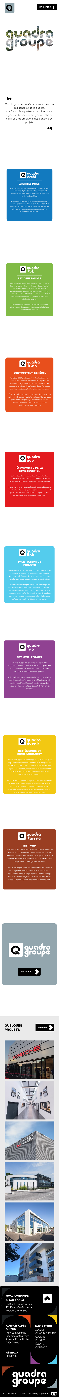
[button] (54, 1393)
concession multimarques (29, 1222)
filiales (26, 972)
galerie (42, 1027)
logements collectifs (29, 1262)
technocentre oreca (29, 1100)
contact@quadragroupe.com (34, 1393)
